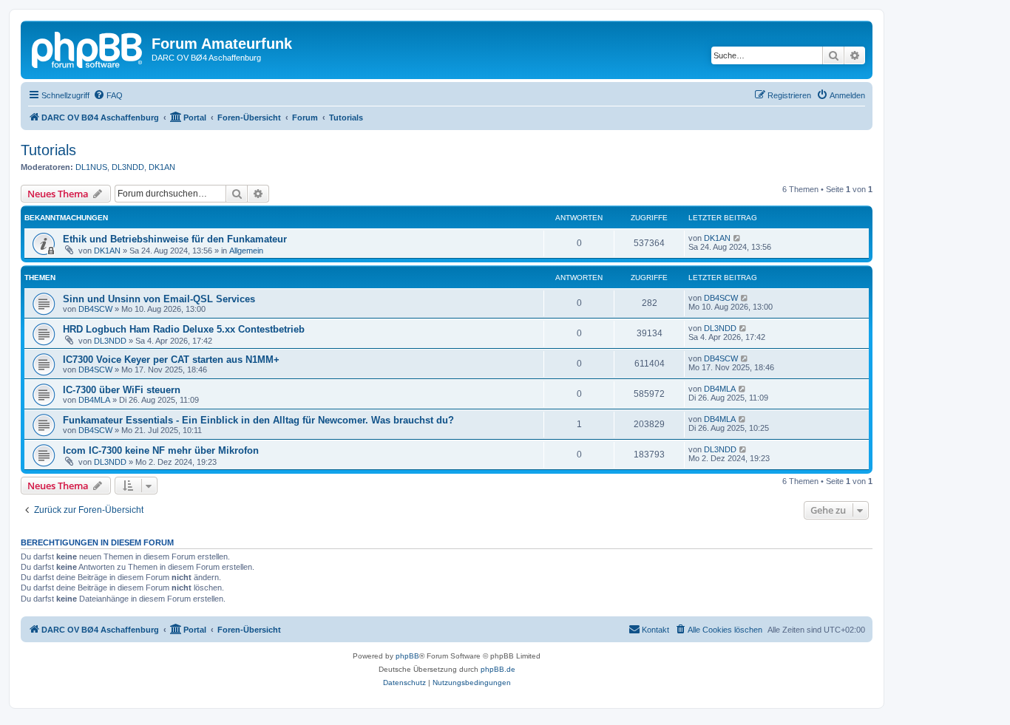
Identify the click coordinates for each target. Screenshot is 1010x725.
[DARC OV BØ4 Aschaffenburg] (88, 48)
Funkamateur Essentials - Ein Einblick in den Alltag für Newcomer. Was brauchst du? (258, 420)
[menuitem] (108, 95)
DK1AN (162, 167)
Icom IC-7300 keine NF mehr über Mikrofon (161, 450)
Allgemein (246, 250)
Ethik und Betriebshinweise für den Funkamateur (175, 239)
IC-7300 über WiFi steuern (121, 389)
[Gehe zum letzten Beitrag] (737, 238)
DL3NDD (128, 167)
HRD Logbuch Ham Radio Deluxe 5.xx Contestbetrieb (184, 329)
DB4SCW (95, 308)
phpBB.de (498, 669)
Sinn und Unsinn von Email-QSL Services (159, 298)
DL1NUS (91, 167)
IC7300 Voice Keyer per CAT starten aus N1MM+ (171, 359)
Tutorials (48, 150)
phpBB (407, 656)
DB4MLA (94, 399)
